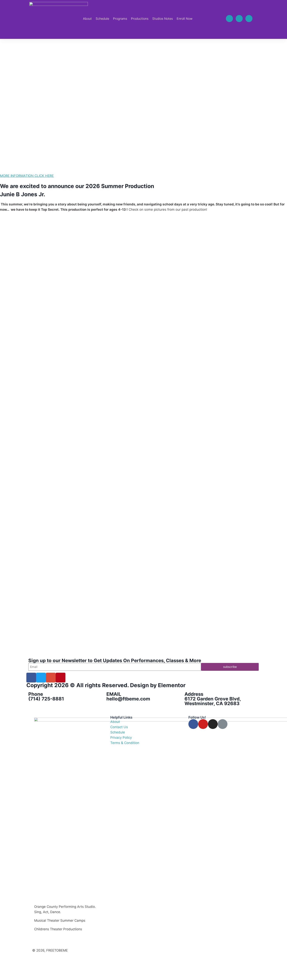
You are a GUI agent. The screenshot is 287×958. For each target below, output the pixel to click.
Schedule (102, 19)
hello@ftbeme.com (128, 699)
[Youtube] (248, 18)
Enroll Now (185, 19)
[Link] (222, 724)
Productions (139, 19)
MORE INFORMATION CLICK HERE (27, 176)
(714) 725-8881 (46, 699)
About (87, 19)
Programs (120, 19)
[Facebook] (229, 18)
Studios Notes (162, 19)
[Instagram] (239, 18)
